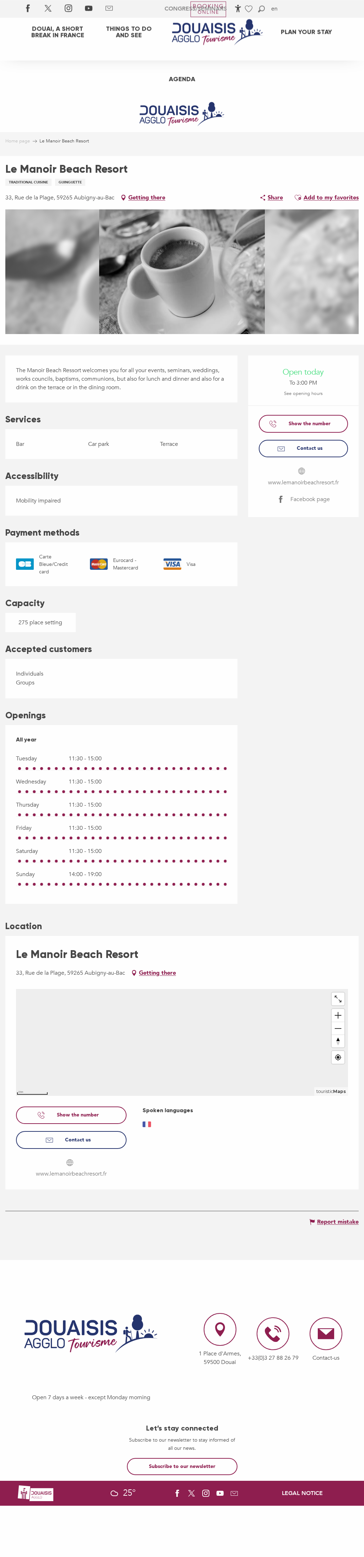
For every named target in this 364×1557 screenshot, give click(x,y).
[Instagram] (68, 9)
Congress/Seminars (196, 9)
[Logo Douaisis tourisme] (91, 1333)
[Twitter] (48, 9)
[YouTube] (89, 9)
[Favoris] (249, 9)
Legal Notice (302, 1493)
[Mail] (109, 9)
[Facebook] (28, 9)
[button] (261, 9)
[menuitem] (57, 32)
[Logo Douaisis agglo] (35, 1493)
